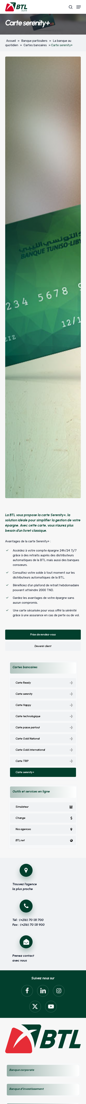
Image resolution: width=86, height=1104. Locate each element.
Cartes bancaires (35, 45)
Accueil (11, 41)
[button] (78, 7)
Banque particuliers (34, 41)
